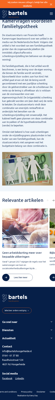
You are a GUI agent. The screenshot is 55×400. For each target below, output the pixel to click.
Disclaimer (41, 392)
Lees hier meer (20, 277)
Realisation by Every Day (27, 396)
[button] (48, 200)
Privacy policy (26, 392)
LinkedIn (19, 378)
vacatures (27, 6)
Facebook (7, 378)
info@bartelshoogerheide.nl (17, 351)
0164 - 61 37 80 (10, 355)
